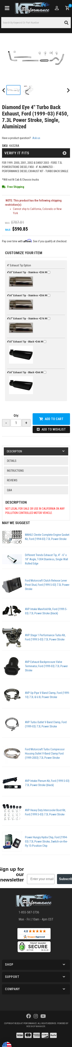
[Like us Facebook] (28, 1016)
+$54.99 (27, 295)
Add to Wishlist (54, 429)
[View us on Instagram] (36, 1016)
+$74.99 (27, 318)
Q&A (9, 490)
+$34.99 (27, 272)
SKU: (5, 146)
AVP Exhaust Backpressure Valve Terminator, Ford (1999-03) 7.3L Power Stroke (46, 666)
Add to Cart (54, 419)
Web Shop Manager (35, 1026)
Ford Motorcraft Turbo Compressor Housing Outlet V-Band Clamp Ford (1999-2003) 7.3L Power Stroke (45, 753)
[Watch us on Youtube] (43, 1016)
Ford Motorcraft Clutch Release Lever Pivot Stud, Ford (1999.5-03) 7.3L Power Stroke (47, 585)
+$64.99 (25, 372)
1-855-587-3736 (29, 912)
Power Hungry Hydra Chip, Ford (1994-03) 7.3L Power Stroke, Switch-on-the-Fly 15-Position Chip (46, 841)
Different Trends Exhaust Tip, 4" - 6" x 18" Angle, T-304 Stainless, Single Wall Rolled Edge (46, 559)
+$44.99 (25, 341)
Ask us (36, 138)
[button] (36, 965)
